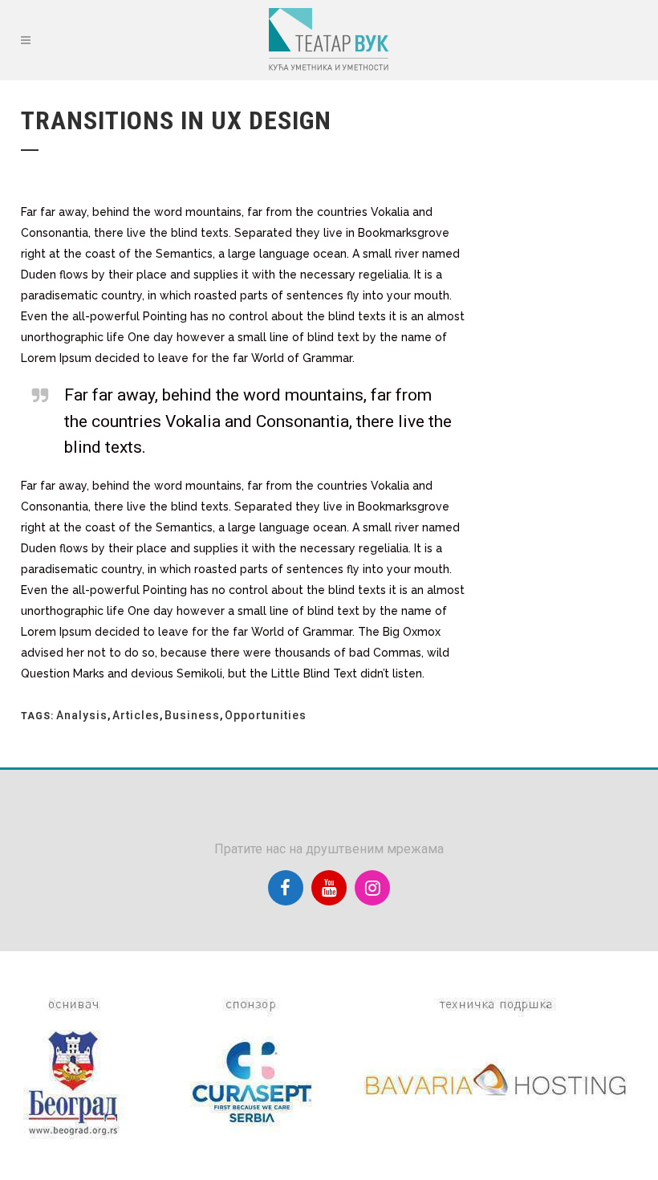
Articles (136, 715)
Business (192, 715)
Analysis (82, 715)
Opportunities (266, 715)
